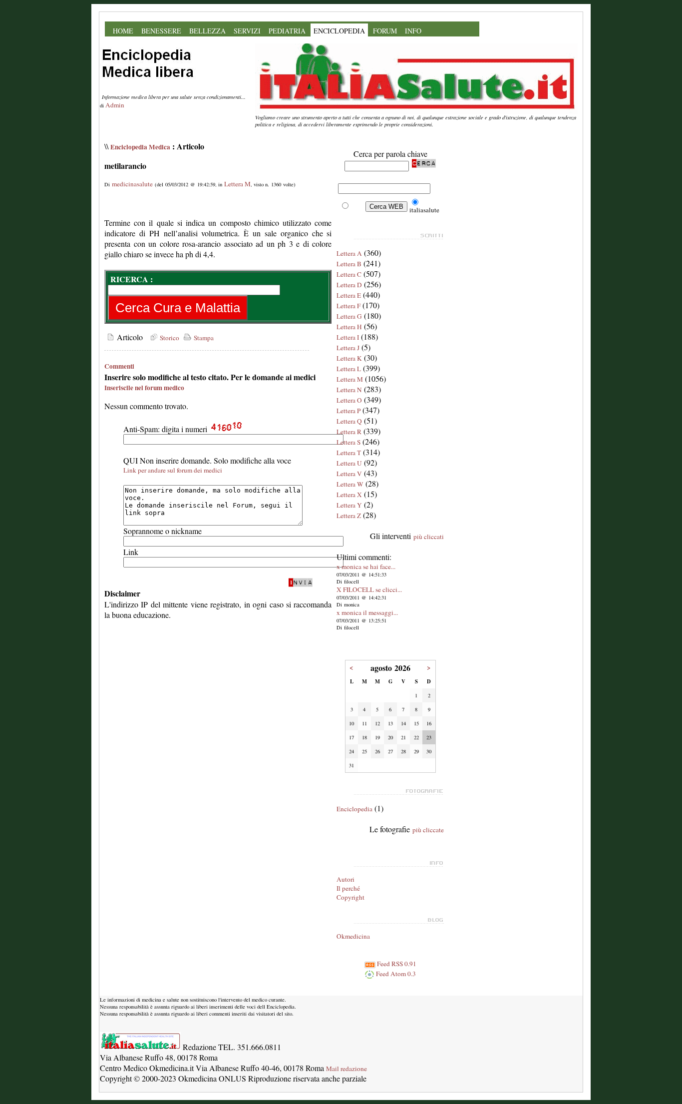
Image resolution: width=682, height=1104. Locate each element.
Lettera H (349, 326)
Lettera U (349, 463)
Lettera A (349, 253)
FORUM (385, 30)
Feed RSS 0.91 (395, 963)
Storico (168, 337)
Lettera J (348, 347)
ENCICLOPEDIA (339, 30)
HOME (123, 30)
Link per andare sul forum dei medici (172, 470)
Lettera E (349, 295)
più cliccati (428, 536)
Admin (114, 104)
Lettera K (349, 358)
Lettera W (350, 484)
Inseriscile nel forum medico (144, 388)
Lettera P (348, 410)
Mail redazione (346, 1068)
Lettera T (349, 452)
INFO (413, 30)
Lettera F (348, 305)
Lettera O (349, 400)
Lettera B (349, 263)
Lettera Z (349, 515)
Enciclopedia (354, 808)
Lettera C (349, 274)
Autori (345, 879)
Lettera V (349, 473)
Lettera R (349, 431)
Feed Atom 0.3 (395, 973)
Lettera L (349, 368)
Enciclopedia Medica (140, 147)
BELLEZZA (207, 30)
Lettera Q (349, 421)
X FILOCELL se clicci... (369, 589)
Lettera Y (349, 505)
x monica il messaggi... (367, 612)
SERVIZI (247, 30)
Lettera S (348, 442)
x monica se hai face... (366, 566)
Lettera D (349, 284)
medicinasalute (132, 183)
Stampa (203, 337)
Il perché (348, 888)
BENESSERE (161, 30)
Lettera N (349, 389)
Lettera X (349, 494)
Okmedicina (353, 936)
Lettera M (237, 183)
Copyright (350, 897)
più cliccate (428, 829)
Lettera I (348, 337)
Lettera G (349, 316)
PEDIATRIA (287, 30)
